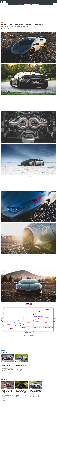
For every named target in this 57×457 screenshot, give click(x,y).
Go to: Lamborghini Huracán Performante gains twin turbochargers (12, 31)
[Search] (55, 1)
